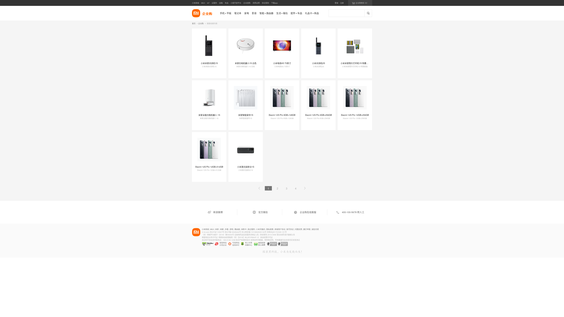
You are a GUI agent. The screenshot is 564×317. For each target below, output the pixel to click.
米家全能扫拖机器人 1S (209, 114)
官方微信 (263, 212)
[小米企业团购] (196, 13)
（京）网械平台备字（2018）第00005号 (218, 234)
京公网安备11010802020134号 (254, 232)
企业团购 (246, 3)
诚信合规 (315, 229)
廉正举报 (306, 229)
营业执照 (280, 234)
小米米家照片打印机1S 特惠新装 (355, 63)
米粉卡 (243, 229)
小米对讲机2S (318, 63)
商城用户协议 (280, 229)
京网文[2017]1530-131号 (277, 232)
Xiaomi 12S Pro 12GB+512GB (209, 166)
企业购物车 (360, 2)
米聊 (222, 229)
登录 (336, 3)
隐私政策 (269, 229)
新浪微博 (218, 212)
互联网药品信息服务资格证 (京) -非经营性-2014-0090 (255, 234)
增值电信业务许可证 (210, 237)
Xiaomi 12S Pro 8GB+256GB (318, 114)
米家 (217, 229)
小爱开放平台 (236, 3)
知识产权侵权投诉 (243, 240)
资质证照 (256, 3)
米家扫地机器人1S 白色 (245, 63)
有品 (226, 3)
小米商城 (195, 3)
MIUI (203, 3)
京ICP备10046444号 (233, 232)
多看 (226, 229)
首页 (193, 23)
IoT (208, 3)
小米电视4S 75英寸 (282, 63)
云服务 (214, 3)
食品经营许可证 (266, 237)
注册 (342, 3)
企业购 (201, 24)
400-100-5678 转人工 (353, 212)
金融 (221, 3)
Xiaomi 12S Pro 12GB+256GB (355, 114)
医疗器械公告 (289, 234)
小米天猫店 (260, 229)
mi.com (206, 232)
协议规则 (265, 3)
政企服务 (251, 229)
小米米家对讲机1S (209, 63)
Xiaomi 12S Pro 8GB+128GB (282, 114)
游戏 (231, 229)
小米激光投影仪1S (245, 166)
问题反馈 (298, 229)
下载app (274, 3)
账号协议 (290, 229)
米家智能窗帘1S (245, 114)
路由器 (237, 229)
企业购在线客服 (308, 212)
